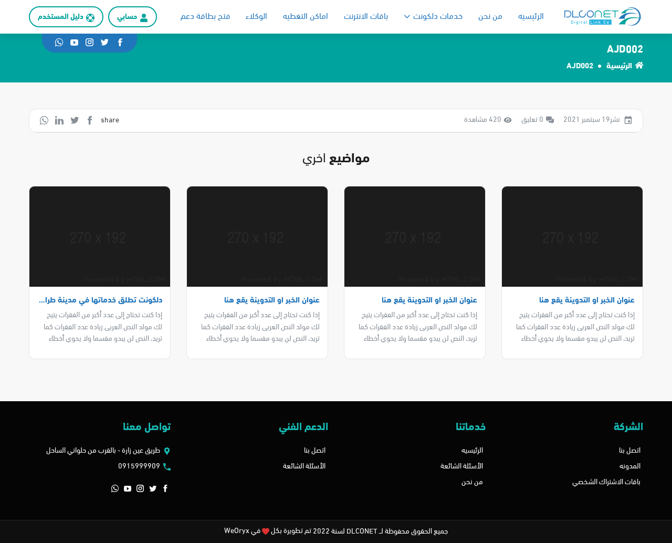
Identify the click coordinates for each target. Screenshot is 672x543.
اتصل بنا (629, 451)
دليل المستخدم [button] (60, 17)
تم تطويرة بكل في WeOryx (267, 531)
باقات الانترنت (366, 17)
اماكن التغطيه (305, 17)
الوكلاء (256, 17)
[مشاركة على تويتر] (74, 120)
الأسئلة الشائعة (461, 467)
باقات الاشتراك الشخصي (606, 482)
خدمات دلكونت (438, 17)
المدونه (630, 467)
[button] (165, 489)
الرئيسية (619, 66)
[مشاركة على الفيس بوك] (90, 120)
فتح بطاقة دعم (205, 17)
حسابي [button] (127, 17)
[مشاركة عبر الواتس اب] (44, 120)
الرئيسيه (531, 17)
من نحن (490, 17)
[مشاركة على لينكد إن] (59, 120)
